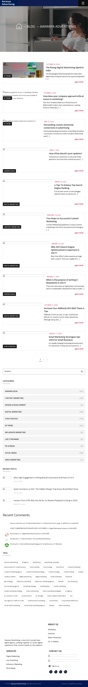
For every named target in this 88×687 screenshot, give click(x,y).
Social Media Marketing (12, 605)
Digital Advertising (25, 576)
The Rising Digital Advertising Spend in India (65, 69)
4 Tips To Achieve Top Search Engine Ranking (68, 186)
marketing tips (45, 586)
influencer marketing (24, 581)
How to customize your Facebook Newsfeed (25, 523)
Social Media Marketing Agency (34, 605)
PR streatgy (39, 596)
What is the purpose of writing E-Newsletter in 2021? (62, 281)
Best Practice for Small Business (15, 567)
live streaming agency (11, 586)
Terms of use (66, 683)
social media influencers (70, 600)
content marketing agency (13, 572)
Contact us (55, 651)
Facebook (69, 576)
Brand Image (48, 567)
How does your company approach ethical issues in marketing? (63, 97)
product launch (27, 596)
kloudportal (14, 538)
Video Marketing (12, 459)
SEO (71, 596)
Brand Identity (35, 567)
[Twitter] (55, 671)
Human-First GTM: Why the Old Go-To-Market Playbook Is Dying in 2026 (45, 500)
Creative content (9, 576)
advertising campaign (51, 562)
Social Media (11, 452)
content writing (69, 572)
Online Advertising (32, 591)
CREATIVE (81, 572)
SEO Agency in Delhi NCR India (14, 600)
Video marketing (64, 605)
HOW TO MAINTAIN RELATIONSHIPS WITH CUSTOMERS (28, 528)
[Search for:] (44, 371)
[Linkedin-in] (60, 671)
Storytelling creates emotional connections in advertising (59, 126)
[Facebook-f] (50, 671)
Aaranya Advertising (11, 562)
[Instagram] (65, 671)
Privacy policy (77, 683)
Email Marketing (56, 576)
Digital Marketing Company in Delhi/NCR (63, 528)
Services (11, 651)
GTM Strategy (10, 346)
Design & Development (15, 405)
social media (53, 600)
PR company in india (11, 596)
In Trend (7, 76)
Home (17, 26)
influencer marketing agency (44, 581)
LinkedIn (61, 581)
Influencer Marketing (15, 432)
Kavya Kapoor (15, 533)
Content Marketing (12, 227)
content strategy (54, 572)
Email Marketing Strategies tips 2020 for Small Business (64, 338)
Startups (52, 605)
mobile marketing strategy (13, 591)
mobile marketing (60, 586)
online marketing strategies (52, 591)
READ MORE (79, 82)
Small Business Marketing (36, 600)
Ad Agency (25, 562)
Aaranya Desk (9, 171)
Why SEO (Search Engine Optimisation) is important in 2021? (65, 250)
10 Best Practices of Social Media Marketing (35, 538)
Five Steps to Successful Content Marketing (62, 220)
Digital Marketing (11, 204)
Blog (31, 26)
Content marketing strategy (35, 572)
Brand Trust (60, 567)
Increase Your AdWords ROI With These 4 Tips (64, 309)
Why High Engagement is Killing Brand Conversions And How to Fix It (44, 477)
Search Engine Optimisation (56, 596)
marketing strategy (29, 586)
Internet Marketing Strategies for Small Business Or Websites (41, 544)
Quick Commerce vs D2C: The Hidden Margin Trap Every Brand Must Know (46, 489)
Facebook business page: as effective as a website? (61, 523)
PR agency (68, 591)
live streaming (72, 581)
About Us (53, 624)
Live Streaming (12, 439)
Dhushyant (14, 544)
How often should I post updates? (65, 153)
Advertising (36, 562)
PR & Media (10, 446)
